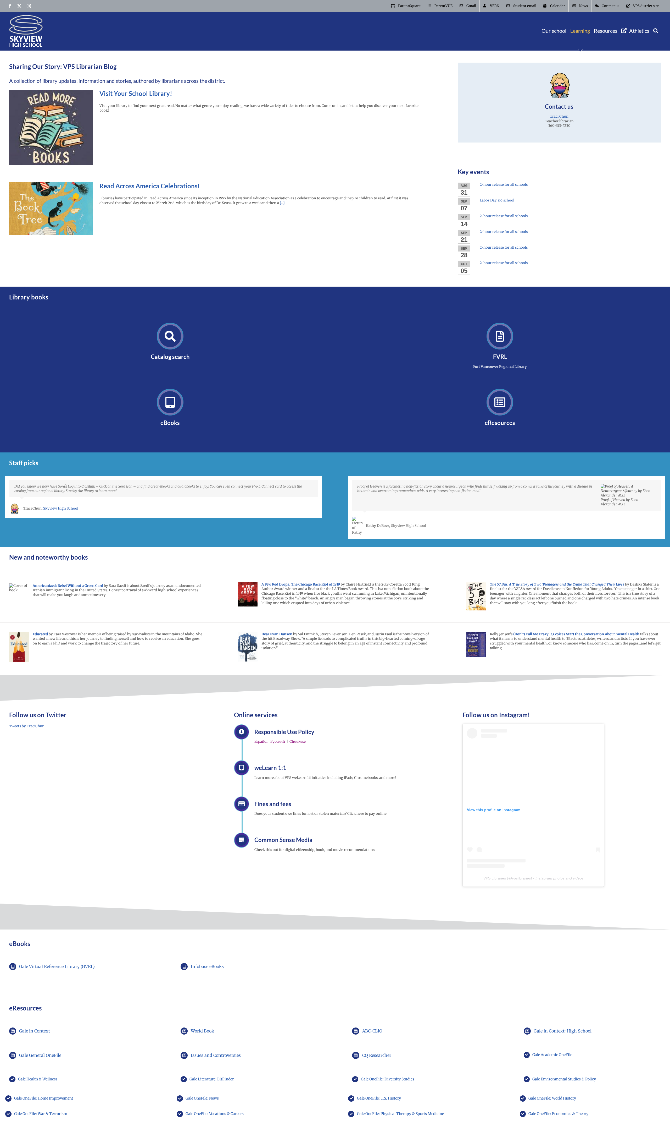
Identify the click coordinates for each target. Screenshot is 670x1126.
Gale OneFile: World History (552, 1098)
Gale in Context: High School (562, 1031)
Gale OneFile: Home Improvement (43, 1098)
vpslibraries (521, 878)
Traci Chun (559, 116)
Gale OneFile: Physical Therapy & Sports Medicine (400, 1113)
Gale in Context (34, 1031)
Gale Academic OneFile (552, 1054)
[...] (282, 203)
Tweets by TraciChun (26, 726)
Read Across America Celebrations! (149, 186)
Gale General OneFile (40, 1055)
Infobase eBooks (207, 966)
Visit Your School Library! (135, 93)
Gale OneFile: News (202, 1098)
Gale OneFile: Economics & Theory (558, 1113)
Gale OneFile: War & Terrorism (40, 1113)
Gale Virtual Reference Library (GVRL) (57, 966)
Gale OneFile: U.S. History (379, 1098)
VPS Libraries (494, 878)
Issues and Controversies (216, 1055)
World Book (202, 1031)
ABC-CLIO (372, 1031)
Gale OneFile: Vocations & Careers (215, 1113)
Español (260, 741)
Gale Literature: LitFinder (211, 1079)
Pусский (277, 741)
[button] (655, 30)
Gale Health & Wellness (38, 1079)
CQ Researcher (376, 1055)
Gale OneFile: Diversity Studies (387, 1079)
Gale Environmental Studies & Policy (564, 1079)
